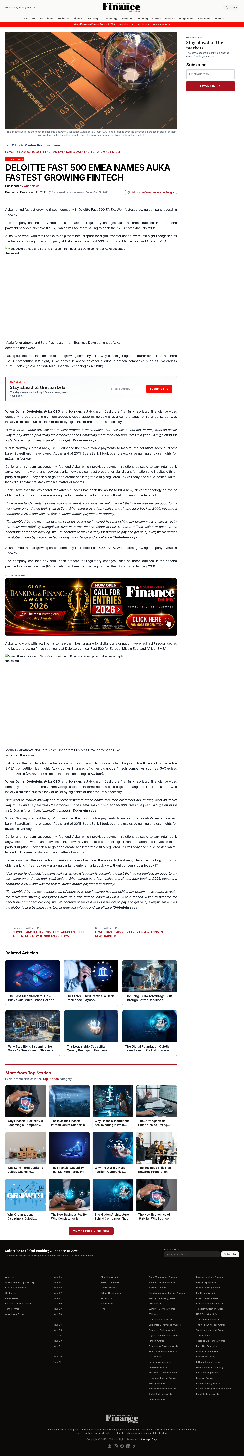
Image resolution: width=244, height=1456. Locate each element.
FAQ (103, 1309)
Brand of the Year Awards (162, 1282)
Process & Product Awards (210, 1303)
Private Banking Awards (208, 1383)
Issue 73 (57, 1341)
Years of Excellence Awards (210, 1341)
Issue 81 (57, 1298)
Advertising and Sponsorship (20, 1282)
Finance (78, 18)
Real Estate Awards (206, 1293)
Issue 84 (57, 1282)
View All (57, 1362)
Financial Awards (205, 1378)
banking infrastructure (30, 495)
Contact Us (11, 1293)
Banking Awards (157, 1383)
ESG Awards (155, 1356)
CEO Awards (155, 1303)
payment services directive (25, 228)
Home (9, 152)
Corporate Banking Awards (162, 1330)
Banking (93, 18)
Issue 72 (57, 1346)
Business (63, 18)
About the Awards (110, 1277)
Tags (155, 1439)
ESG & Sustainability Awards (163, 1351)
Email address (171, 1249)
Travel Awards (203, 1335)
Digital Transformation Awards (164, 1335)
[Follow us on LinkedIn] (128, 1446)
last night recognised (157, 236)
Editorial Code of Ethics (208, 1362)
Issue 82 (57, 1293)
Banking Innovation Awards (162, 1388)
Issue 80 (57, 1303)
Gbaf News (31, 186)
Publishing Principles (206, 1346)
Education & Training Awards (163, 1346)
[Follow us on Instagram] (116, 1446)
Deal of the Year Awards (161, 1319)
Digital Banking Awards (160, 1394)
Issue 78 (57, 1314)
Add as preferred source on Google (152, 192)
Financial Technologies (73, 366)
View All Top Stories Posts (91, 1230)
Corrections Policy (205, 1356)
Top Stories (28, 18)
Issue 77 (57, 1319)
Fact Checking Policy (207, 1372)
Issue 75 (57, 1330)
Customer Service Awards (162, 1309)
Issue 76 (57, 1325)
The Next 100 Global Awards (210, 1325)
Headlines (204, 18)
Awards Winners (109, 1287)
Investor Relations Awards (209, 1277)
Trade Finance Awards (207, 1319)
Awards (170, 18)
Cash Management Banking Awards (167, 1293)
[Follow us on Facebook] (122, 1446)
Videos (156, 18)
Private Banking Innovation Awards (213, 1388)
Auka (9, 236)
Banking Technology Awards (163, 1298)
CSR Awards (155, 1314)
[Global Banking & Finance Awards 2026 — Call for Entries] (91, 607)
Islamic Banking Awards (208, 1287)
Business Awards (157, 1287)
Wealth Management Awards (211, 1330)
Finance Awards (157, 1399)
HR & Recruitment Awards (209, 1314)
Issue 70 (57, 1356)
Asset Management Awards (163, 1277)
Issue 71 (57, 1351)
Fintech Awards (156, 1341)
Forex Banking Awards (160, 1362)
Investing (128, 18)
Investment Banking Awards (163, 1378)
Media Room (107, 1303)
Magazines (186, 18)
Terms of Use (12, 1309)
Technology (110, 18)
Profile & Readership (15, 1287)
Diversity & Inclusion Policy (209, 1367)
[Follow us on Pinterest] (109, 1446)
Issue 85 (57, 1277)
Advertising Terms (14, 1314)
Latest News (11, 1298)
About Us (10, 1277)
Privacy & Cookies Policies (19, 1303)
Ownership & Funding (207, 1351)
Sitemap (145, 1439)
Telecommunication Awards (210, 1309)
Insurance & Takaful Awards (163, 1372)
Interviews (47, 18)
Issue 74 (57, 1335)
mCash (107, 411)
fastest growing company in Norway (80, 356)
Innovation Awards (158, 1367)
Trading (143, 18)
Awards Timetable (110, 1282)
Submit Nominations (111, 1293)
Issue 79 (57, 1309)
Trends (219, 18)
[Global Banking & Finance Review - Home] (122, 7)
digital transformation (115, 236)
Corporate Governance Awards (165, 1325)
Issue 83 (57, 1287)
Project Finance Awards (208, 1298)
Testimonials (107, 1298)
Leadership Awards (206, 1282)
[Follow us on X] (134, 1446)
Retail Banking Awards (207, 1394)
